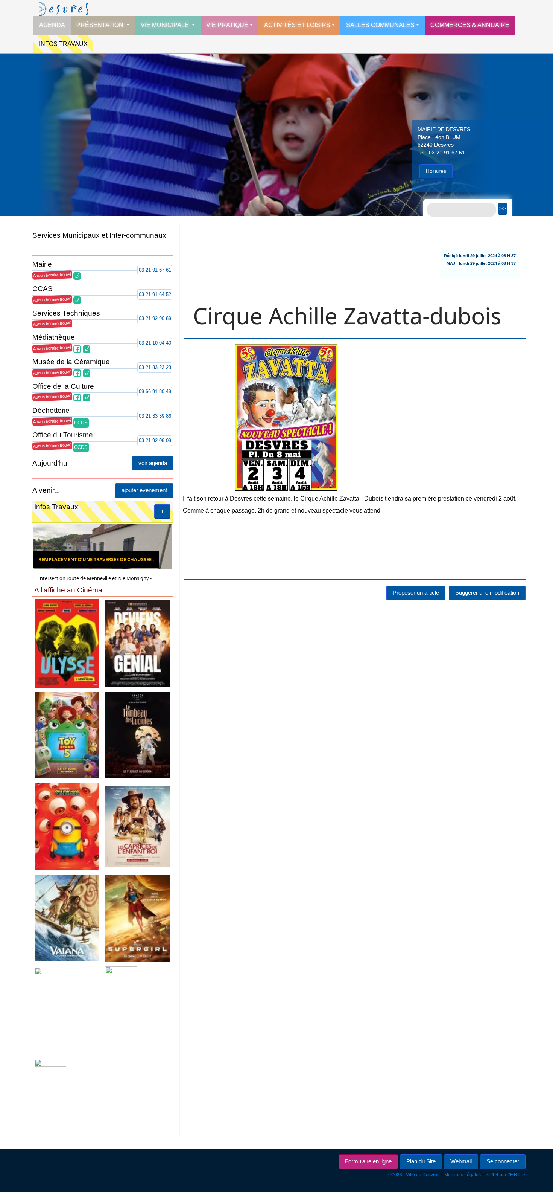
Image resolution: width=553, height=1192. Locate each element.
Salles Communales (380, 25)
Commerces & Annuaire (469, 25)
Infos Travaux (63, 44)
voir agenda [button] (290, 463)
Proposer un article (416, 453)
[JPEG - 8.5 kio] (100, 689)
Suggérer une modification (487, 453)
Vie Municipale (165, 25)
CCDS (81, 423)
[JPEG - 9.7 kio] (100, 870)
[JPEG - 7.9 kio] (100, 1051)
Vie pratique (227, 25)
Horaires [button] (436, 171)
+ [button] (300, 511)
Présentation (100, 25)
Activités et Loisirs (297, 25)
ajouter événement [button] (282, 490)
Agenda (52, 25)
